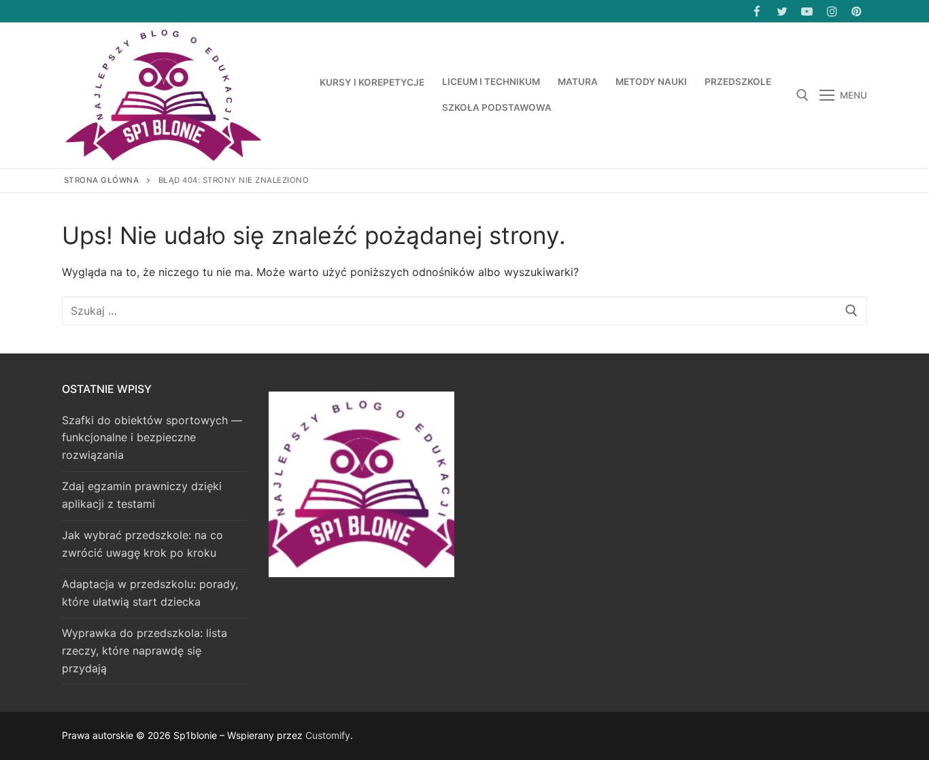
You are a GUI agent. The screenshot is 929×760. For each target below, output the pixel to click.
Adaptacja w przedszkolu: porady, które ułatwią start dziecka (150, 592)
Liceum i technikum (491, 81)
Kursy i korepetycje (372, 82)
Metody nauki (651, 81)
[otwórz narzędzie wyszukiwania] (802, 95)
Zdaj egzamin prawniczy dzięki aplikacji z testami (142, 495)
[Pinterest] (856, 11)
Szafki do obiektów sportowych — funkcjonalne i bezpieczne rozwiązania (152, 437)
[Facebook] (757, 11)
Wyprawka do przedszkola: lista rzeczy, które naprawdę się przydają (144, 650)
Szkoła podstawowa (497, 107)
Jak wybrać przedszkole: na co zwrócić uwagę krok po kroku (142, 543)
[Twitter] (782, 11)
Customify (327, 735)
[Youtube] (806, 11)
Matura (578, 81)
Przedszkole (738, 81)
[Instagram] (832, 11)
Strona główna (101, 180)
